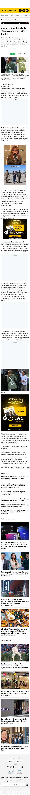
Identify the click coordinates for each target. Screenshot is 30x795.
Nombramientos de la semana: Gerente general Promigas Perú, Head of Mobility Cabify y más (15, 574)
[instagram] (14, 767)
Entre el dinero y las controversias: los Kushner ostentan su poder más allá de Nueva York (13, 505)
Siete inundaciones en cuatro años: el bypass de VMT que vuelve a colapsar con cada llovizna (13, 499)
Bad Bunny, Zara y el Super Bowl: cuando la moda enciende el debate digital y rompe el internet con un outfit (14, 666)
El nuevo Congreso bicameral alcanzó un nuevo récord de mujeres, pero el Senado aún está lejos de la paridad (13, 512)
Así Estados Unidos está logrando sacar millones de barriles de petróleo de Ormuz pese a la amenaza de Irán (13, 493)
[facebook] (8, 767)
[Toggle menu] (2, 10)
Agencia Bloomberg (8, 84)
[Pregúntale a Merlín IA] (27, 785)
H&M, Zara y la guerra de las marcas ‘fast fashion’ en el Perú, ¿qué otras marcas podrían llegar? (15, 693)
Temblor (12, 15)
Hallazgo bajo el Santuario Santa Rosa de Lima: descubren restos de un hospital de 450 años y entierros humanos (13, 478)
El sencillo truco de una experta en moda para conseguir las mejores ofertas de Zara (15, 748)
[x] (11, 767)
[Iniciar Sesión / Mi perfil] (27, 10)
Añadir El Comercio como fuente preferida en (14, 23)
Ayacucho (18, 15)
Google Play (19, 761)
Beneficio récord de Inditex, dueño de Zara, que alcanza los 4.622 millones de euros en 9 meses (14, 721)
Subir (14, 784)
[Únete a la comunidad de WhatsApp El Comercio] (12, 54)
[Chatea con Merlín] (20, 10)
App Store (10, 761)
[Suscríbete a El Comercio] (23, 10)
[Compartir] (27, 54)
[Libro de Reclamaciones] (19, 772)
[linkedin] (19, 767)
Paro (22, 15)
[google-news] (22, 767)
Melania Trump (6, 95)
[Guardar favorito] (24, 54)
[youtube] (16, 767)
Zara (12, 467)
